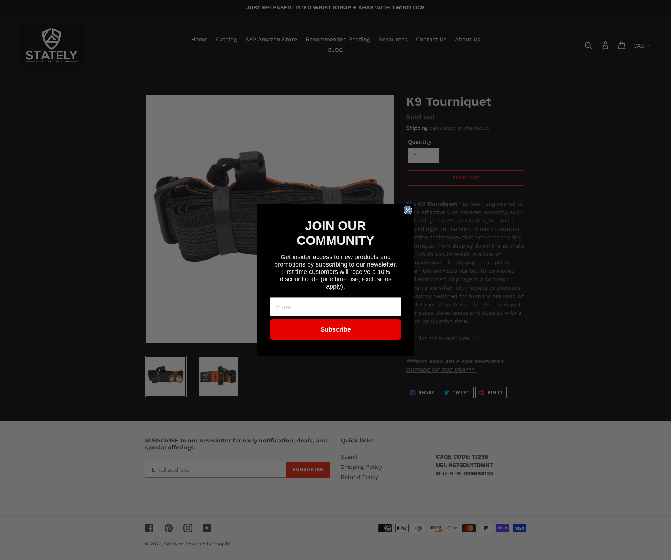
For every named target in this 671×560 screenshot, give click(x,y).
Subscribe (335, 329)
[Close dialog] (407, 210)
